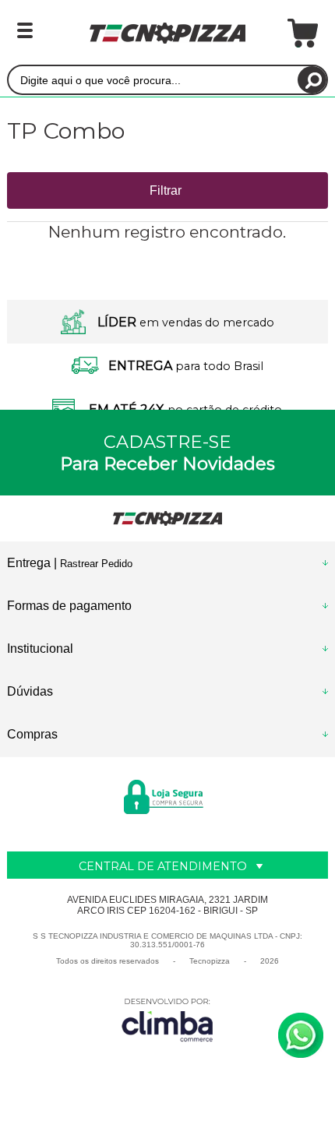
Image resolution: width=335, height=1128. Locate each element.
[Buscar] (312, 79)
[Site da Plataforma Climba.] (167, 1019)
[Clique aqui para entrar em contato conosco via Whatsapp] (300, 1035)
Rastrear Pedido (96, 563)
